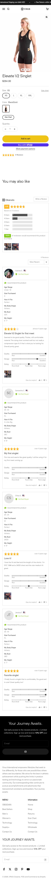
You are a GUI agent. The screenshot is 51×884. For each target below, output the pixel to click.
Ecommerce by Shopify (37, 877)
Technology (7, 823)
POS (23, 877)
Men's (5, 814)
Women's (6, 818)
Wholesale (32, 827)
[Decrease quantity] (5, 129)
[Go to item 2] (25, 69)
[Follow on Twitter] (10, 869)
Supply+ (5, 827)
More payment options (25, 149)
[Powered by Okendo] (8, 200)
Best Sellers (7, 809)
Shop (30, 809)
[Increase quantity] (15, 129)
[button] (12, 155)
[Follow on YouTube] (28, 869)
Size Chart (8, 117)
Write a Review (41, 199)
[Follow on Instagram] (16, 869)
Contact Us (7, 832)
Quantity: (6, 124)
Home (30, 805)
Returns (31, 814)
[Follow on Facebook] (4, 869)
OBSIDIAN (6, 805)
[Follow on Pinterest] (22, 869)
